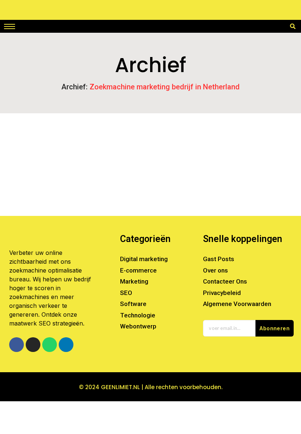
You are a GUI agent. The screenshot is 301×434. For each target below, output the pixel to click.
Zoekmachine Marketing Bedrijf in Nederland (81, 162)
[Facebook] (16, 344)
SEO (137, 149)
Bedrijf (25, 149)
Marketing (110, 149)
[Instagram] (33, 344)
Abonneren (275, 328)
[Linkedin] (66, 344)
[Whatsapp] (49, 344)
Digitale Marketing (65, 149)
